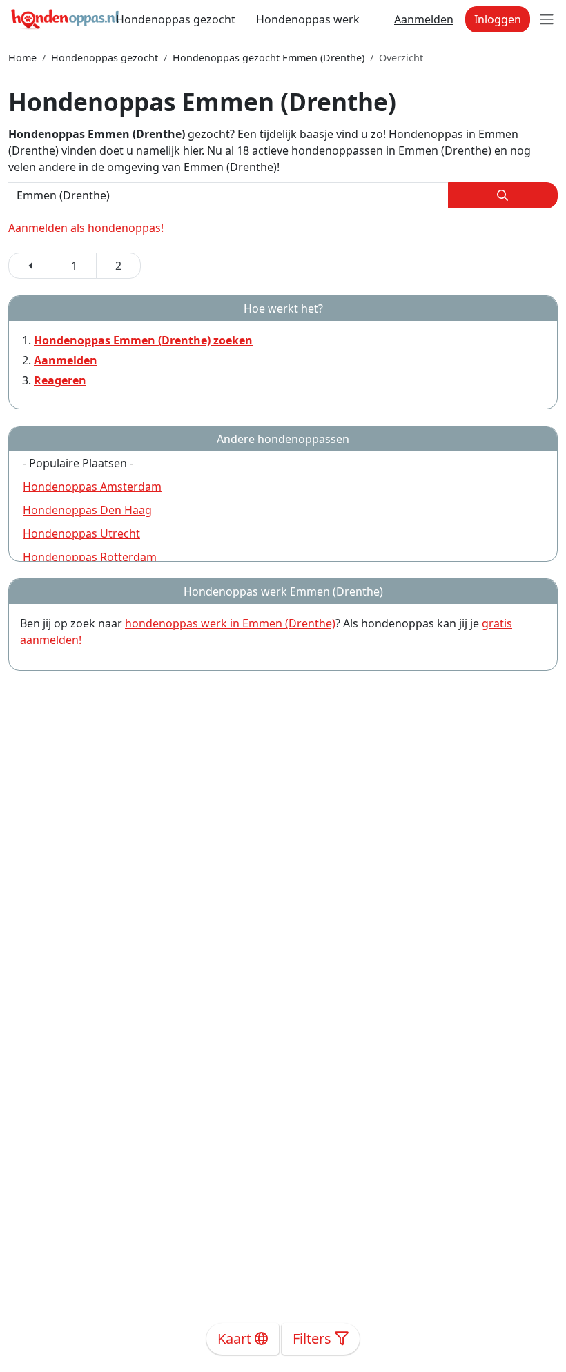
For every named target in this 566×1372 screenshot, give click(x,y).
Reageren (60, 380)
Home (22, 57)
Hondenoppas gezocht (175, 19)
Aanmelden (423, 19)
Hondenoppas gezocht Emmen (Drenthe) (268, 57)
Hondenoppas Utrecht (81, 533)
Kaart (236, 1338)
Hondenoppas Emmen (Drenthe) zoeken (143, 340)
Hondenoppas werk (308, 19)
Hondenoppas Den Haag (87, 510)
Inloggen (497, 19)
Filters (314, 1338)
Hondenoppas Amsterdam (92, 486)
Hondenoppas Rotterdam (90, 557)
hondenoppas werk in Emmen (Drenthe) (230, 623)
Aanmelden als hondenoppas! (86, 227)
